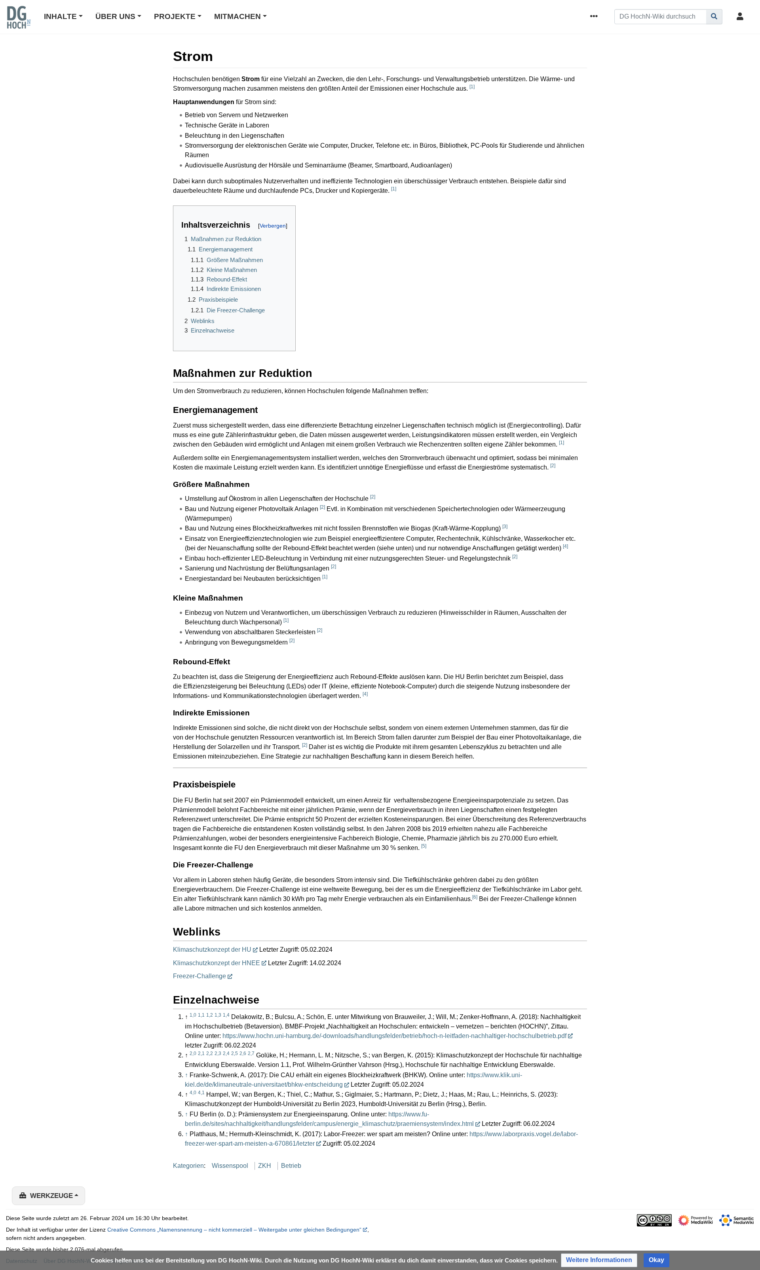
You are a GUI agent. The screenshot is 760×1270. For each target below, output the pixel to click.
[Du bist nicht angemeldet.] (741, 17)
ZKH (264, 1165)
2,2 (209, 1053)
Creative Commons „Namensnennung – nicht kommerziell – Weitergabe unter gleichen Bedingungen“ (234, 1229)
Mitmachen (237, 16)
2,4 (226, 1053)
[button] (599, 1260)
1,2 (209, 1015)
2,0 (193, 1053)
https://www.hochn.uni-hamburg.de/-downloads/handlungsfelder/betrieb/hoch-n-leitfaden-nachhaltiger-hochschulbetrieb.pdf (394, 1035)
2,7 (251, 1053)
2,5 (234, 1053)
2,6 (242, 1053)
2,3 (218, 1053)
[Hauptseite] (18, 22)
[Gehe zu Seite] (714, 16)
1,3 (218, 1015)
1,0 (193, 1015)
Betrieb (291, 1165)
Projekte (175, 16)
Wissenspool (230, 1165)
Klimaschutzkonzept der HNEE (216, 963)
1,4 (226, 1015)
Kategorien (188, 1165)
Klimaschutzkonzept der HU (212, 949)
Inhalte (60, 16)
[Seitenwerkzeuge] (595, 17)
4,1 (201, 1092)
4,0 (193, 1092)
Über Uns (115, 16)
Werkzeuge (51, 1196)
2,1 (201, 1053)
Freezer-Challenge (199, 976)
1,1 (201, 1015)
